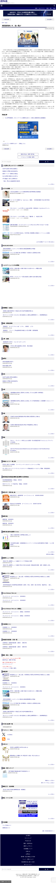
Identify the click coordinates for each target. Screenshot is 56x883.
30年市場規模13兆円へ (8, 361)
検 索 (46, 161)
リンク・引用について (28, 859)
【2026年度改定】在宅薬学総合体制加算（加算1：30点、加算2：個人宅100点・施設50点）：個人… (27, 584)
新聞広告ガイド (6, 827)
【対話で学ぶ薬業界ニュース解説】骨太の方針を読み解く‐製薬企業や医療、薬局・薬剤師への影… (27, 565)
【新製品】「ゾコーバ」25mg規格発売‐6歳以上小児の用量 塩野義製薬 (20, 330)
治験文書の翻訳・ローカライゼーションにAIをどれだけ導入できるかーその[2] (29, 224)
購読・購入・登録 (51, 8)
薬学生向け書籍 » (50, 554)
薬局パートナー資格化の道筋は (10, 173)
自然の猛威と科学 (7, 365)
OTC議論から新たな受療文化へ (10, 178)
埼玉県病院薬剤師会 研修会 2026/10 (12, 480)
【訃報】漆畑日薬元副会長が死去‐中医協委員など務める (24, 424)
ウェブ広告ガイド (7, 825)
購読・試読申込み (28, 843)
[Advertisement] (28, 296)
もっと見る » (51, 184)
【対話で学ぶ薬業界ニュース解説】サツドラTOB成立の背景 (17, 561)
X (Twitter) (9, 734)
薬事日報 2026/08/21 (8, 519)
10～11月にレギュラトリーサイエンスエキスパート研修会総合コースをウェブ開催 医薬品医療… (27, 468)
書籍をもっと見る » (49, 780)
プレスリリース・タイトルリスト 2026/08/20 (14, 600)
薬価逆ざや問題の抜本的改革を (10, 171)
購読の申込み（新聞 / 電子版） (28, 154)
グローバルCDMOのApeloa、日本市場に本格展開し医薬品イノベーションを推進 (30, 233)
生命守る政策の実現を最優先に (10, 168)
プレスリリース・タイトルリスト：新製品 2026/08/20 (16, 611)
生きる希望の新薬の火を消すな (10, 176)
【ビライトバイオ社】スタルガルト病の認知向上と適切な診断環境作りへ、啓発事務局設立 (25, 315)
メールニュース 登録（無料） (10, 668)
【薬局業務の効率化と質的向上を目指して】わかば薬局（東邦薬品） (27, 392)
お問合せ (28, 854)
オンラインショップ (7, 664)
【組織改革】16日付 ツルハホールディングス (14, 341)
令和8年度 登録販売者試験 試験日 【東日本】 (15, 642)
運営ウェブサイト (28, 846)
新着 (36, 8)
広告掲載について (28, 848)
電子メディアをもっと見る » (47, 782)
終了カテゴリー (28, 864)
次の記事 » (50, 19)
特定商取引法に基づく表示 (28, 862)
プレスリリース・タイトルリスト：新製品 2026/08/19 (16, 615)
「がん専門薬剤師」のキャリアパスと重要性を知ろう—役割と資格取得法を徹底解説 (25, 117)
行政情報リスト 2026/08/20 (10, 631)
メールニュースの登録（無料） (28, 157)
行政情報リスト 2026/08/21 (10, 627)
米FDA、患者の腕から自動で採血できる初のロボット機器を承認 (26, 268)
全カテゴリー (42, 8)
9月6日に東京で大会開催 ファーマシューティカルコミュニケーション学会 (21, 464)
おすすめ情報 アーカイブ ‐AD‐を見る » (45, 241)
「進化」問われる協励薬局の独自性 (11, 181)
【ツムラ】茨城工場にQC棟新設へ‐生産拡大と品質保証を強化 (25, 252)
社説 (6, 22)
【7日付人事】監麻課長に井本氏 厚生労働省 (21, 346)
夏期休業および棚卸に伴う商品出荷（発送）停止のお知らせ (25, 755)
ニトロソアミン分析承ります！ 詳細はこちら (14, 143)
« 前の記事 (6, 19)
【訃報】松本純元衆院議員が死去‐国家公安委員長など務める (25, 416)
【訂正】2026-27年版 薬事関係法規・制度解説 (14, 789)
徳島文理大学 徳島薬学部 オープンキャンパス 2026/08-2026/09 (26, 495)
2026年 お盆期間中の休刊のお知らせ (19, 747)
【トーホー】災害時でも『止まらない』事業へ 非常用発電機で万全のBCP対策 (30, 200)
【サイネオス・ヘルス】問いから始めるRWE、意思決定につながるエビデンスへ (30, 208)
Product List (28, 840)
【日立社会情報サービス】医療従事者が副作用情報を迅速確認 (25, 191)
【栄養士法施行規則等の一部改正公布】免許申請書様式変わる (18, 311)
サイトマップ (28, 838)
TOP (3, 22)
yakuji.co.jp (18, 874)
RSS (8, 739)
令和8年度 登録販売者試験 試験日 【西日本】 (15, 646)
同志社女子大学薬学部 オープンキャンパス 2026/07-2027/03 (25, 503)
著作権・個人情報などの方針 (28, 856)
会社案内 (28, 835)
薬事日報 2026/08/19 (8, 523)
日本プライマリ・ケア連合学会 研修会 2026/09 (15, 484)
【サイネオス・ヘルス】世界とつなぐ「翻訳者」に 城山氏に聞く (26, 216)
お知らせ (28, 851)
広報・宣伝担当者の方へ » (48, 830)
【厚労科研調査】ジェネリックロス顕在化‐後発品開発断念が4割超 (19, 248)
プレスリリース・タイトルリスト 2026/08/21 (14, 596)
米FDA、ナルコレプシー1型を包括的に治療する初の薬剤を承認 (25, 276)
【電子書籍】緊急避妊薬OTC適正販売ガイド (19, 771)
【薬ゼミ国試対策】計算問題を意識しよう (20, 534)
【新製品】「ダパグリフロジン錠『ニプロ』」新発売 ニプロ (18, 326)
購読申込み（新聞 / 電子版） (9, 659)
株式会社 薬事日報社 (27, 875)
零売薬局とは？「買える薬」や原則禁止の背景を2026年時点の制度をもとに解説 (30, 576)
